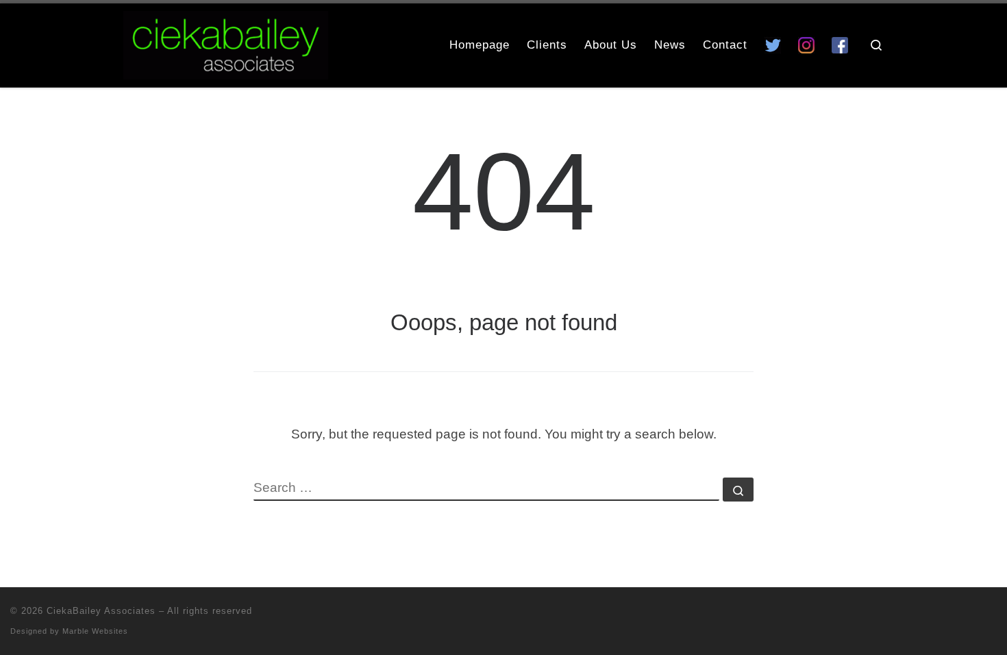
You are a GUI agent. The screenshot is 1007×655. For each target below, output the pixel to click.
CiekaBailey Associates (101, 611)
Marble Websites (95, 631)
